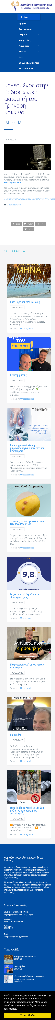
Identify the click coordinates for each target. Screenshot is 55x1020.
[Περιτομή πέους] (9, 969)
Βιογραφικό (25, 28)
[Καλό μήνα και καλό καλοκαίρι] (9, 959)
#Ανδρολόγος (23, 198)
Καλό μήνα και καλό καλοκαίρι (25, 302)
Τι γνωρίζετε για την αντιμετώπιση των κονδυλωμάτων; (28, 522)
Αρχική (22, 23)
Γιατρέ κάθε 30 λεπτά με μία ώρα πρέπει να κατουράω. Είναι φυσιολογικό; (27, 810)
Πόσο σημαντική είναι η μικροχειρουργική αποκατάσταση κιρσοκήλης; (27, 448)
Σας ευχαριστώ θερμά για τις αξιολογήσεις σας (24, 596)
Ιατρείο (23, 34)
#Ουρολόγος (10, 198)
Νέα (21, 57)
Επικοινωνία (26, 68)
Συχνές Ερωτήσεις (29, 62)
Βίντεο (22, 51)
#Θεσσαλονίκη (37, 198)
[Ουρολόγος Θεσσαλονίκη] (31, 6)
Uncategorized (14, 204)
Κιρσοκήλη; (16, 734)
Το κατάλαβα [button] (27, 1015)
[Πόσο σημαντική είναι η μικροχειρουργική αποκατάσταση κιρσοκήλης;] (9, 979)
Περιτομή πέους (18, 375)
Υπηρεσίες (25, 40)
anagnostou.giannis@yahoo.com (16, 937)
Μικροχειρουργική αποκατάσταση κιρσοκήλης (27, 666)
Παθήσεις (24, 45)
